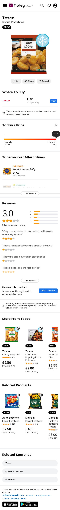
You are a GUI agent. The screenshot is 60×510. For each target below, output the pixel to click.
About (29, 495)
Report (45, 81)
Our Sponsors (42, 495)
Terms (6, 498)
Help (23, 498)
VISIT (53, 101)
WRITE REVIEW (48, 290)
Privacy (15, 498)
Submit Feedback (13, 495)
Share (31, 81)
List (17, 81)
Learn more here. (19, 307)
